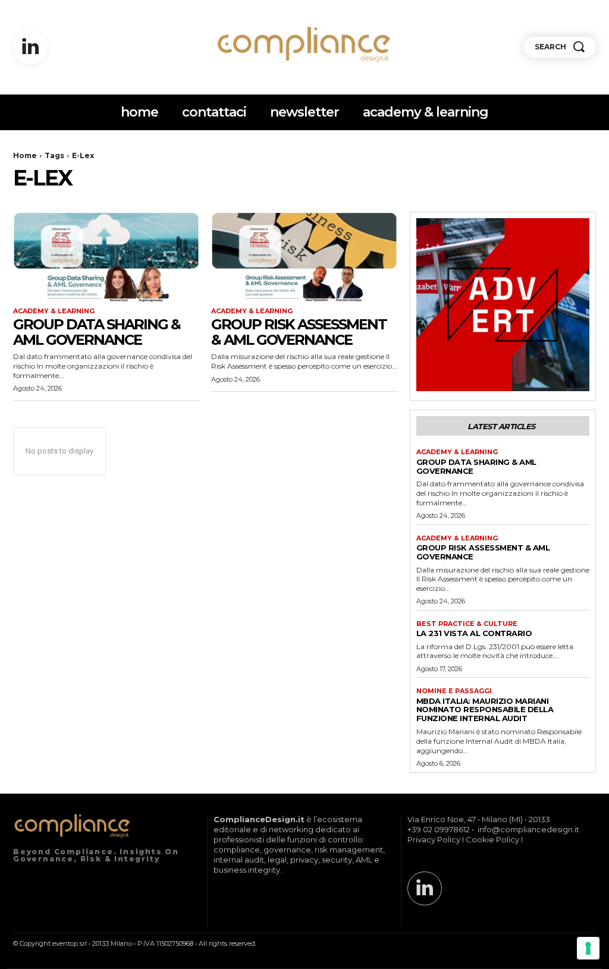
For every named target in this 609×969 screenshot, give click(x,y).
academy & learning (54, 311)
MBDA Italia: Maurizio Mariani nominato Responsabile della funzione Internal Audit (485, 709)
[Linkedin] (30, 47)
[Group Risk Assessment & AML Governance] (304, 258)
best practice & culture (466, 624)
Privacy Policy (433, 839)
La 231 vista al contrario (474, 633)
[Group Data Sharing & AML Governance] (106, 258)
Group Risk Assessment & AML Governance (299, 332)
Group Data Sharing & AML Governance (96, 332)
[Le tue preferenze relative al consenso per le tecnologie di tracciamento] (588, 948)
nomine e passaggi (454, 691)
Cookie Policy (492, 839)
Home (25, 155)
